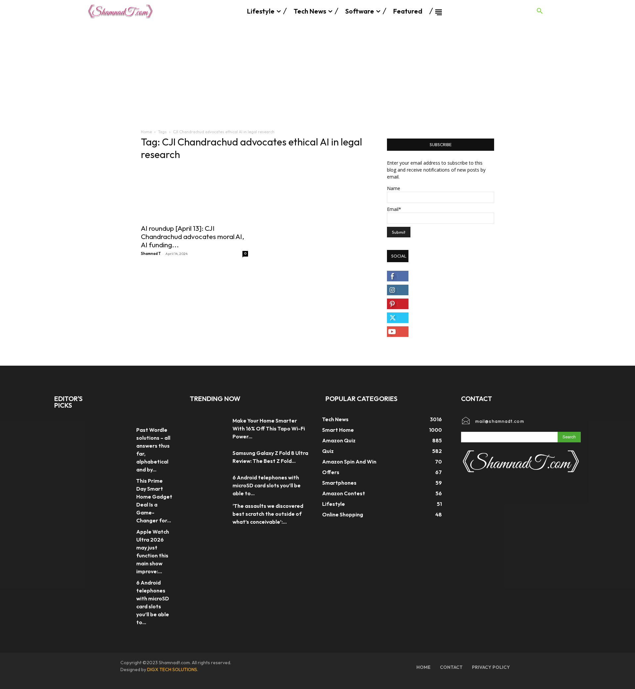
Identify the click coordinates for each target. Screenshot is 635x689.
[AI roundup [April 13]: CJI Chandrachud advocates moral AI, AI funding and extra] (194, 193)
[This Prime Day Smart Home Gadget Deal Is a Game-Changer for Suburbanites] (120, 483)
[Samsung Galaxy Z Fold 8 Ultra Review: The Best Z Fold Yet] (208, 456)
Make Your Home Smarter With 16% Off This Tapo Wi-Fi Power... (269, 428)
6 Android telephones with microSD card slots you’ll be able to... (267, 485)
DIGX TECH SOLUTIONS (172, 669)
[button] (540, 11)
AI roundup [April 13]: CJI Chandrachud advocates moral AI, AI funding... (192, 236)
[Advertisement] (317, 72)
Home (146, 131)
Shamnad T (151, 253)
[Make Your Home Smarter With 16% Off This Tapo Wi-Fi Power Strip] (208, 428)
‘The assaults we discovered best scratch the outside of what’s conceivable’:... (268, 514)
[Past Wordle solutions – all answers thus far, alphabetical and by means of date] (120, 432)
